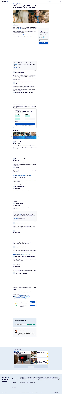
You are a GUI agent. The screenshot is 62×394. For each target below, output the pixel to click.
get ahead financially (23, 34)
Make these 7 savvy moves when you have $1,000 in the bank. (21, 297)
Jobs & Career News (19, 4)
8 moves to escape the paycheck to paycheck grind (21, 254)
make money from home (26, 292)
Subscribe (13, 386)
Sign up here (16, 218)
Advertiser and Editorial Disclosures (17, 3)
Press (12, 378)
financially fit (19, 28)
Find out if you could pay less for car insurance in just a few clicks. (22, 296)
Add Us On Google (16, 25)
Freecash (20, 214)
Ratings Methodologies (15, 379)
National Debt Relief (16, 64)
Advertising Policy (21, 392)
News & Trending (15, 4)
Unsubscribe (41, 392)
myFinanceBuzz (14, 387)
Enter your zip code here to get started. (23, 81)
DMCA (38, 392)
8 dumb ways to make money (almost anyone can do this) (22, 175)
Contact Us (13, 383)
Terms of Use (36, 392)
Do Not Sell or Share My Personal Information (30, 392)
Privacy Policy (24, 392)
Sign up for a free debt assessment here (19, 67)
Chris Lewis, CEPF (21, 330)
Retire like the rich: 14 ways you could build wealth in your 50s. (21, 295)
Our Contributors (14, 382)
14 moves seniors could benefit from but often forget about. (21, 298)
